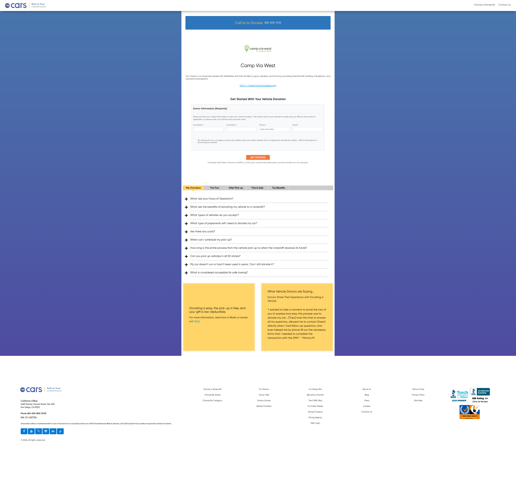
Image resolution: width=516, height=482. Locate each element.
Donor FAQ (264, 395)
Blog (367, 395)
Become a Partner (315, 395)
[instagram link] (45, 431)
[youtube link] (31, 431)
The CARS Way (315, 400)
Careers (367, 406)
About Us (367, 389)
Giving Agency (315, 417)
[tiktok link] (60, 431)
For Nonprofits (315, 389)
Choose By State (212, 395)
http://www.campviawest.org (258, 85)
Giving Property (315, 412)
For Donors (264, 389)
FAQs (197, 321)
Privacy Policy (418, 395)
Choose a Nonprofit (484, 4)
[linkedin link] (53, 431)
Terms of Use (418, 389)
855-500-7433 (273, 22)
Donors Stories (264, 400)
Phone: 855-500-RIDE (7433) (33, 413)
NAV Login (315, 423)
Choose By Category (212, 400)
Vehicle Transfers (264, 406)
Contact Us (504, 4)
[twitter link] (38, 431)
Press (366, 400)
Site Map (418, 400)
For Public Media (315, 406)
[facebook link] (24, 431)
